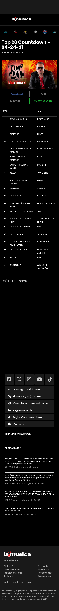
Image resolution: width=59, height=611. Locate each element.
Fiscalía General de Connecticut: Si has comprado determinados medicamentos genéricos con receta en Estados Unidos (29, 477)
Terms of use (45, 576)
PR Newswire (13, 448)
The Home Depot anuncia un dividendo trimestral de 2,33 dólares (29, 509)
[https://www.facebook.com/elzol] (9, 379)
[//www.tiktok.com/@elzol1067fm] (49, 379)
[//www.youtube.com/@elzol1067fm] (39, 379)
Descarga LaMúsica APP (27, 389)
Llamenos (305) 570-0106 (27, 396)
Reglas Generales (23, 410)
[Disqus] (29, 326)
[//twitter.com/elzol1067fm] (19, 379)
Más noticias (15, 521)
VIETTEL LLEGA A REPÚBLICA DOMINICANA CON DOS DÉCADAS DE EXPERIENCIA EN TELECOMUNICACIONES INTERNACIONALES (29, 494)
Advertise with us (13, 572)
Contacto (19, 424)
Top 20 (19, 52)
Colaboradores (12, 569)
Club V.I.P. (8, 566)
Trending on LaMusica (19, 433)
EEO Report (43, 569)
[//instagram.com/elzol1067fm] (29, 379)
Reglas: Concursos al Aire (27, 417)
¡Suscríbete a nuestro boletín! (31, 403)
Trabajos (8, 576)
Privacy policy (45, 572)
